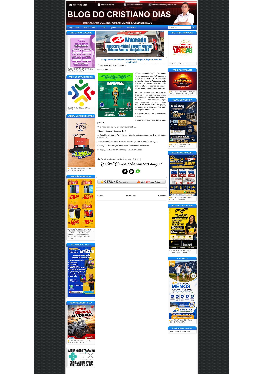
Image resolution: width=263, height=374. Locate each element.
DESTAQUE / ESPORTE (117, 65)
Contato (103, 28)
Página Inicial (73, 28)
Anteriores (162, 195)
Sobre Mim (131, 28)
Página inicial (131, 195)
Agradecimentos (116, 28)
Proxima (100, 195)
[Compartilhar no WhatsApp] (138, 174)
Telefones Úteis (89, 28)
